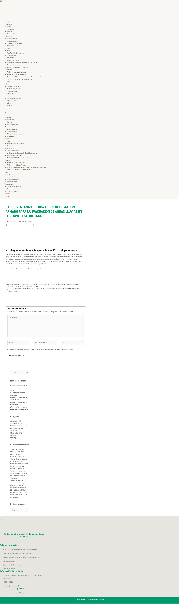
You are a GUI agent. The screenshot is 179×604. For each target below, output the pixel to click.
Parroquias (10, 29)
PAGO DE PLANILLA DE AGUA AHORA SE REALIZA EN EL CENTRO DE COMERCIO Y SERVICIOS (19, 492)
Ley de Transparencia (14, 96)
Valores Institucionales (14, 43)
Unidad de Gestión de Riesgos (17, 74)
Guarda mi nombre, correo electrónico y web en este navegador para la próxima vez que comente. (41, 349)
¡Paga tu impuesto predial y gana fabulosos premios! (18, 483)
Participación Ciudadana (14, 65)
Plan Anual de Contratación (15, 53)
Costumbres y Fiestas (14, 89)
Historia (9, 31)
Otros (12, 435)
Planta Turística (12, 91)
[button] (45, 110)
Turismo (8, 84)
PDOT (9, 48)
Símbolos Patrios (12, 34)
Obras (8, 82)
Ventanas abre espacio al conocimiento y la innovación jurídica (19, 388)
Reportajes (13, 438)
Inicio (8, 22)
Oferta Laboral (15, 433)
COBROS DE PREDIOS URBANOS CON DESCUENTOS (18, 452)
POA (8, 50)
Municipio (9, 36)
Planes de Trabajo (12, 101)
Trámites (9, 70)
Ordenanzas (11, 46)
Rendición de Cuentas (14, 98)
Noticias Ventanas (16, 426)
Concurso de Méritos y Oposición (18, 67)
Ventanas (9, 24)
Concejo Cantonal (12, 41)
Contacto (9, 105)
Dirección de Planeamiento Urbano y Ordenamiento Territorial (26, 77)
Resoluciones (11, 55)
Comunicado (14, 421)
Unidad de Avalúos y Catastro (16, 72)
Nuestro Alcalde (12, 39)
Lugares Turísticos (13, 86)
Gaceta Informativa (13, 60)
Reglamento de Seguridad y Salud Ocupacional (22, 62)
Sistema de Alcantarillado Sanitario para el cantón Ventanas (19, 459)
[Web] (72, 343)
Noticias (8, 103)
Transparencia (10, 93)
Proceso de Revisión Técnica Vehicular (19, 79)
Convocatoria (14, 423)
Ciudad (9, 27)
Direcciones (11, 58)
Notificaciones (15, 428)
